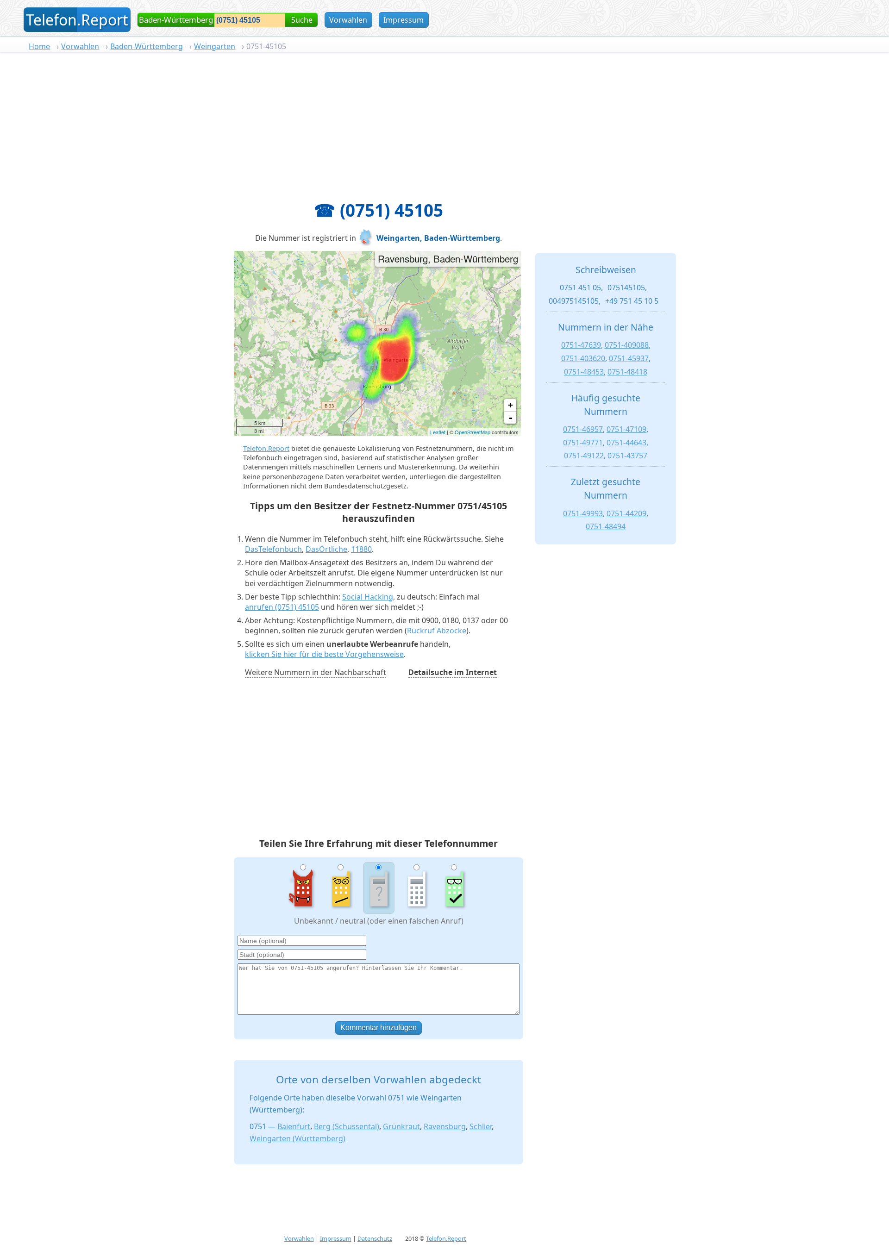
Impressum (403, 20)
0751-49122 (584, 455)
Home (39, 46)
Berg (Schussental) (346, 1126)
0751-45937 (629, 358)
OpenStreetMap (472, 432)
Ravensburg (445, 1126)
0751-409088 (627, 345)
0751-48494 (606, 526)
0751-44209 (626, 513)
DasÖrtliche (326, 549)
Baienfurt (293, 1126)
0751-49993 (583, 513)
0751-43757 (627, 455)
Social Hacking (367, 597)
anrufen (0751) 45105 (282, 607)
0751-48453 (584, 372)
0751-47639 (581, 345)
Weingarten (214, 46)
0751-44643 (626, 443)
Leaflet (437, 432)
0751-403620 (583, 358)
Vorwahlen (348, 20)
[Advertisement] (444, 122)
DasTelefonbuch (273, 549)
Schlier (481, 1126)
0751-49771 (583, 443)
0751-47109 (626, 429)
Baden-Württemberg (146, 46)
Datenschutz (374, 1238)
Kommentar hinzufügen (378, 1027)
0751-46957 (583, 429)
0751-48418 (627, 372)
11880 (361, 549)
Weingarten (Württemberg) (297, 1138)
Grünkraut (401, 1126)
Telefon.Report (266, 448)
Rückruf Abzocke (436, 630)
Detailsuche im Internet (452, 672)
